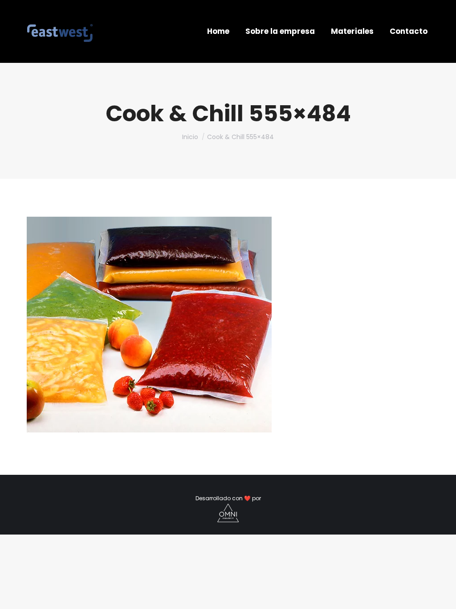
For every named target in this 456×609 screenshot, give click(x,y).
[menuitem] (218, 31)
